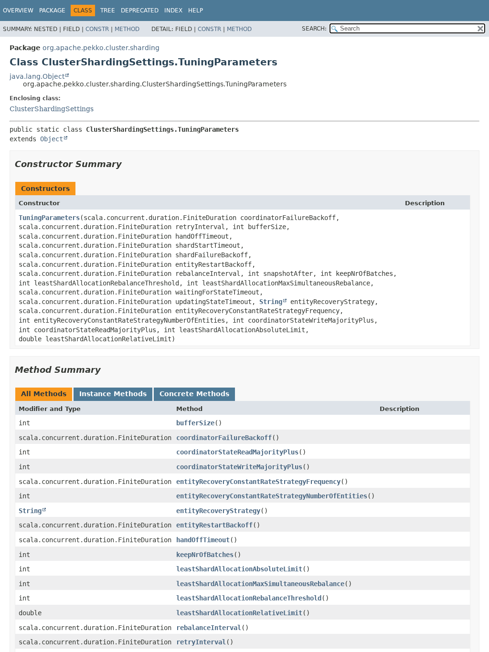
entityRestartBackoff (214, 525)
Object (51, 139)
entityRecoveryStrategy (218, 511)
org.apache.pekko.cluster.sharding (101, 48)
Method (127, 29)
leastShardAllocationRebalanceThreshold (248, 598)
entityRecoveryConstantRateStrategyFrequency (258, 481)
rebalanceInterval (208, 627)
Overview (18, 10)
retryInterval (201, 642)
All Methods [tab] (43, 394)
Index (173, 10)
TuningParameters (49, 217)
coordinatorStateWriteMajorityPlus (239, 467)
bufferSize (195, 423)
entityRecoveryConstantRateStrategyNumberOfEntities (271, 496)
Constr (97, 29)
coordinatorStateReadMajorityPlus (237, 452)
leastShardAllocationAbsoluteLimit (239, 569)
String (270, 301)
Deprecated (140, 10)
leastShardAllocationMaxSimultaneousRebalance (260, 584)
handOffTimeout (203, 540)
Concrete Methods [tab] (194, 394)
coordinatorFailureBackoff (224, 438)
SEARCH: (314, 28)
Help (195, 10)
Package (52, 10)
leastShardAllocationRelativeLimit (239, 613)
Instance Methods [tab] (113, 394)
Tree (107, 10)
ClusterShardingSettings (52, 109)
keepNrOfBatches (205, 554)
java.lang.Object (37, 76)
